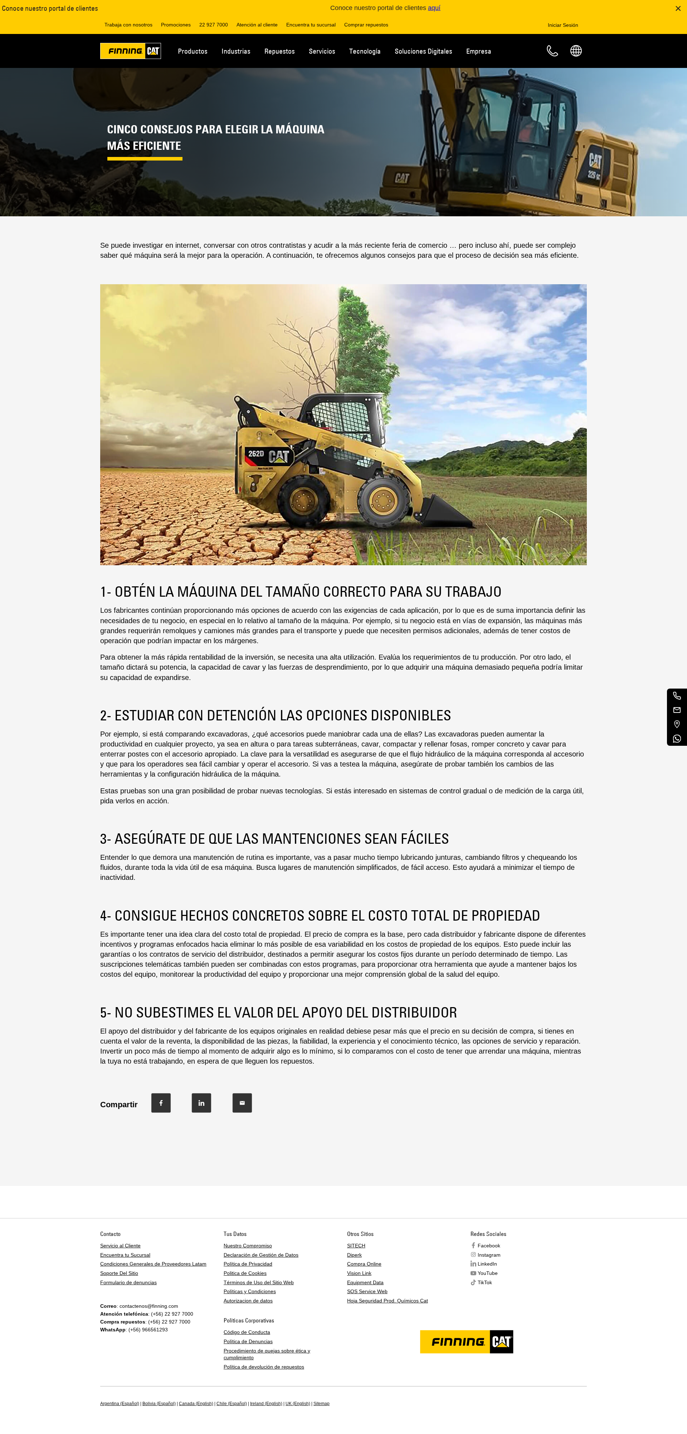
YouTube (488, 1273)
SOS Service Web (367, 1291)
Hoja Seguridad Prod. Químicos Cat (387, 1301)
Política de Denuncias (248, 1341)
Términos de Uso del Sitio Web (259, 1282)
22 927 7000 (213, 25)
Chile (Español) (231, 1403)
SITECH (356, 1245)
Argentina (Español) (119, 1403)
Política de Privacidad (248, 1264)
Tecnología (365, 50)
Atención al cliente (257, 25)
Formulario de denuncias (128, 1282)
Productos (193, 50)
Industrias (235, 50)
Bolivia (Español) (159, 1403)
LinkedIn (487, 1264)
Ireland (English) (266, 1403)
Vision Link (359, 1273)
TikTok (485, 1282)
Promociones (176, 25)
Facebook (489, 1245)
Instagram (489, 1255)
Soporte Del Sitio (119, 1273)
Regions (576, 50)
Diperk (354, 1255)
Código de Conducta (247, 1332)
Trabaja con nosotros (128, 25)
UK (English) (298, 1403)
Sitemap (321, 1403)
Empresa (478, 50)
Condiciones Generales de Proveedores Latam (153, 1264)
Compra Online (364, 1264)
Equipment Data (365, 1282)
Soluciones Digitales (423, 50)
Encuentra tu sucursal (311, 25)
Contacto (552, 50)
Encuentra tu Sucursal (125, 1255)
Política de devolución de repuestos (264, 1367)
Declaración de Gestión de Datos (261, 1255)
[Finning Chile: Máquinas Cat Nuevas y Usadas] (130, 52)
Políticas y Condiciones (250, 1291)
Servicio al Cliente (120, 1245)
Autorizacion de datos (248, 1301)
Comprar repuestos (366, 25)
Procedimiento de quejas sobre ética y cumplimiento (267, 1354)
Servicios (322, 50)
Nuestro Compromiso (248, 1245)
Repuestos (279, 50)
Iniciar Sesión (563, 25)
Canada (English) (196, 1403)
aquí (434, 7)
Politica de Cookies (245, 1273)
